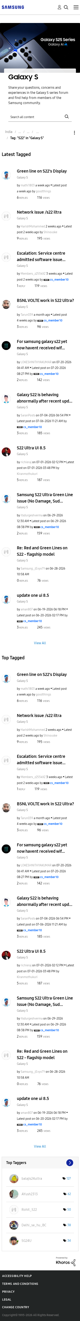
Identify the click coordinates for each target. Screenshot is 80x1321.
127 (69, 1178)
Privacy (8, 1292)
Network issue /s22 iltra (39, 212)
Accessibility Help (17, 1276)
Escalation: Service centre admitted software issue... (41, 256)
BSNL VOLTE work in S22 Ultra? (45, 300)
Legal (6, 1299)
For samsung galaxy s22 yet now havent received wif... (42, 344)
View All (40, 643)
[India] (13, 7)
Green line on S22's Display (42, 171)
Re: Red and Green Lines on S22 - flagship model (42, 551)
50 (69, 1209)
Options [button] (67, 132)
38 (69, 1225)
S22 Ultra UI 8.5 (31, 447)
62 (69, 1194)
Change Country (15, 1307)
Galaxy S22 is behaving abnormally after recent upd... (44, 398)
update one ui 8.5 (33, 595)
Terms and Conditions (20, 1284)
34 (69, 1240)
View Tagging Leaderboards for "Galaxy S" (40, 1162)
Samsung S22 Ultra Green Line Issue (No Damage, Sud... (45, 498)
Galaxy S (22, 177)
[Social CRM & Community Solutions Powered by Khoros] (65, 1261)
